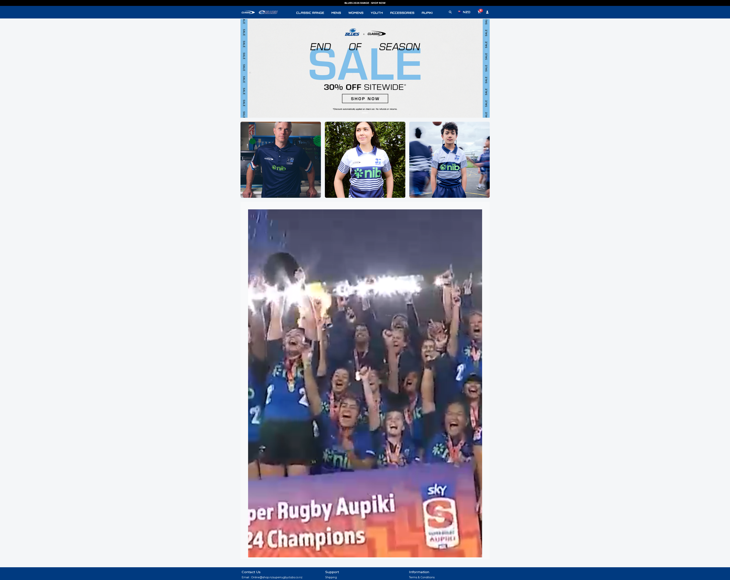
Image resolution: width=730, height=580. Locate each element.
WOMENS (355, 13)
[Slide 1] (365, 113)
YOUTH (377, 13)
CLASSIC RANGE (310, 13)
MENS (336, 13)
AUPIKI (427, 13)
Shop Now (280, 168)
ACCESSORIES (402, 13)
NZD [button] (466, 12)
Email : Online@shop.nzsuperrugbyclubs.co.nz (272, 577)
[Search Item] (450, 12)
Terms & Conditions (422, 577)
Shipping (331, 577)
